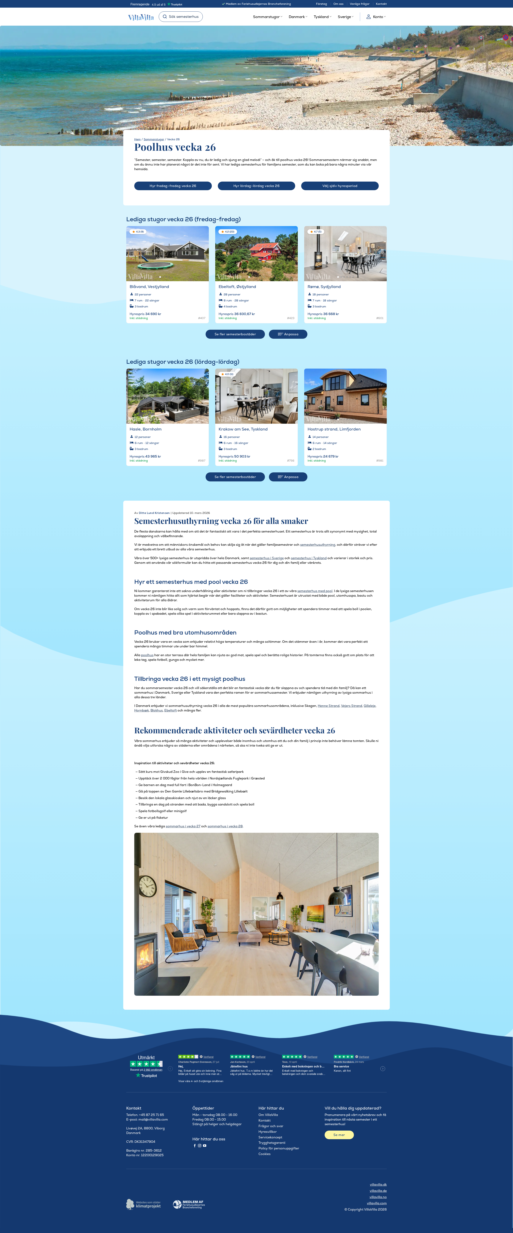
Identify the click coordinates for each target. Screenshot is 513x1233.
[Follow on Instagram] (199, 1146)
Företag (321, 4)
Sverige (344, 16)
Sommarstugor (266, 16)
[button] (203, 232)
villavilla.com (377, 1203)
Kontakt (381, 4)
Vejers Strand (351, 706)
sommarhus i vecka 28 (225, 826)
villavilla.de (378, 1191)
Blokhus (156, 710)
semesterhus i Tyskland (309, 558)
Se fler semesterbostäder (235, 334)
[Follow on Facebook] (194, 1146)
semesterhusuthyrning (317, 545)
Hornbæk (141, 710)
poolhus (147, 655)
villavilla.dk (378, 1184)
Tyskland (321, 16)
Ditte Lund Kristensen (154, 513)
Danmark (297, 16)
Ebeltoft (170, 710)
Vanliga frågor (360, 4)
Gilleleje (370, 706)
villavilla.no (378, 1197)
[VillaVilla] (139, 17)
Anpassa (290, 334)
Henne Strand (328, 706)
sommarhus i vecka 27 (183, 826)
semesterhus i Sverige (267, 558)
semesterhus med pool (314, 591)
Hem (137, 139)
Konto (378, 16)
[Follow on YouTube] (204, 1146)
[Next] (202, 251)
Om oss (338, 4)
